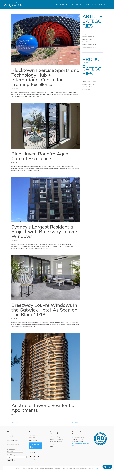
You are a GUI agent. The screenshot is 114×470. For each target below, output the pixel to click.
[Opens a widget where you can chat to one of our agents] (107, 467)
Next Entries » (76, 423)
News (84, 42)
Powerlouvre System (88, 44)
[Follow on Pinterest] (34, 459)
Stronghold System (88, 47)
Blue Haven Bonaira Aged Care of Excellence (39, 156)
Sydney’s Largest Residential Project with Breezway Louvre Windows (44, 231)
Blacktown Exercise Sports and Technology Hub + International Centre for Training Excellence (45, 77)
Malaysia (52, 444)
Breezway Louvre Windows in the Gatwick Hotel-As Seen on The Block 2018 (44, 309)
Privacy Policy (94, 468)
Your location (11, 449)
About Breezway (33, 440)
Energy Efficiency (87, 36)
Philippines (60, 437)
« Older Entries (15, 423)
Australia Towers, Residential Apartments (43, 407)
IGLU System (86, 39)
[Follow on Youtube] (38, 456)
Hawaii (52, 439)
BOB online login (34, 445)
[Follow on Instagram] (34, 456)
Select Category (11, 455)
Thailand (59, 441)
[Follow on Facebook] (30, 456)
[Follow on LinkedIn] (30, 459)
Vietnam (59, 444)
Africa (52, 437)
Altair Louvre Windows (89, 81)
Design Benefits (87, 34)
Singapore (60, 439)
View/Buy (87, 4)
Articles (94, 4)
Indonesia (53, 441)
